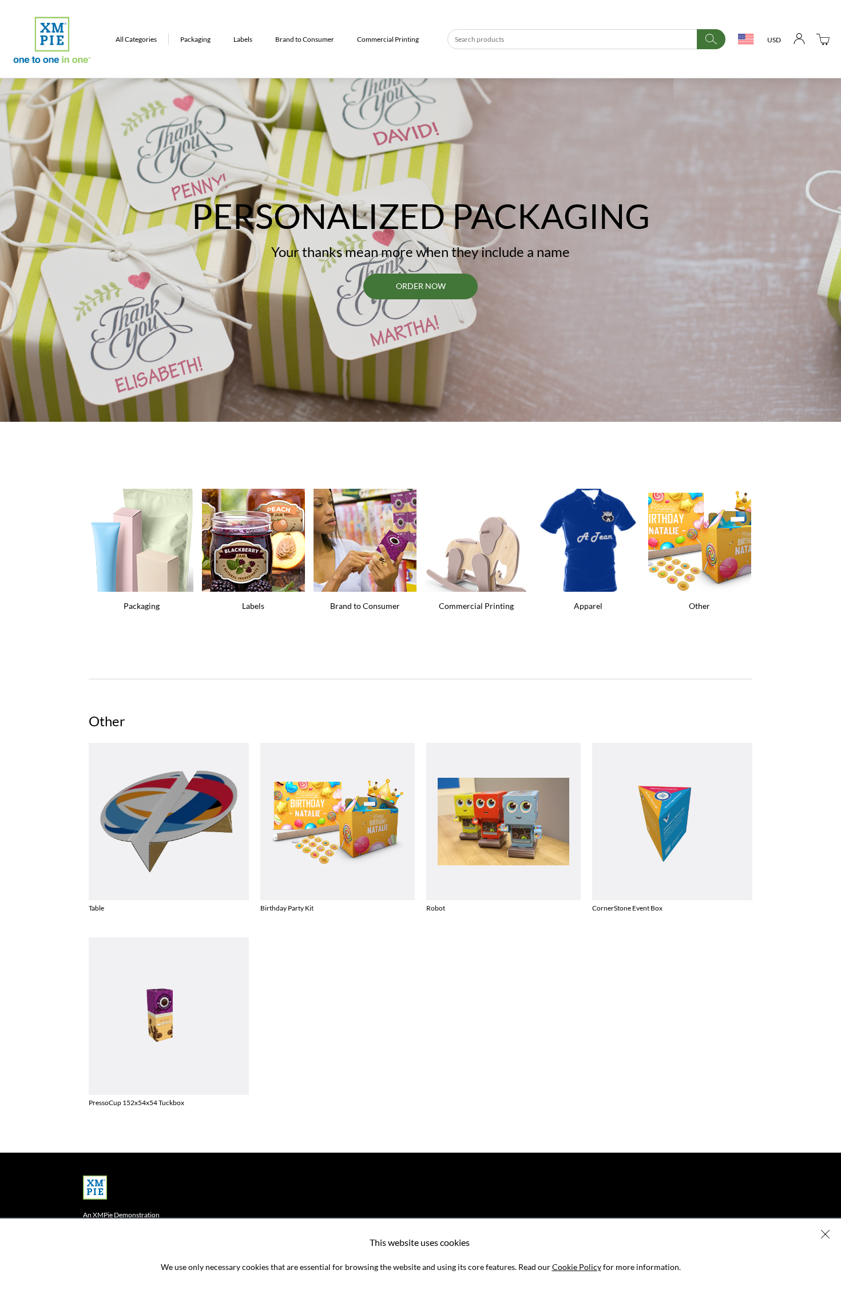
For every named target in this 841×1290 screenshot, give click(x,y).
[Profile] (799, 39)
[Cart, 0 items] (823, 39)
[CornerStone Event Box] (672, 821)
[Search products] (711, 39)
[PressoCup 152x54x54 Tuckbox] (168, 1016)
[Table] (168, 821)
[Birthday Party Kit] (337, 821)
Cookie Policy (576, 1267)
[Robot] (503, 821)
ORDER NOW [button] (421, 286)
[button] (136, 39)
